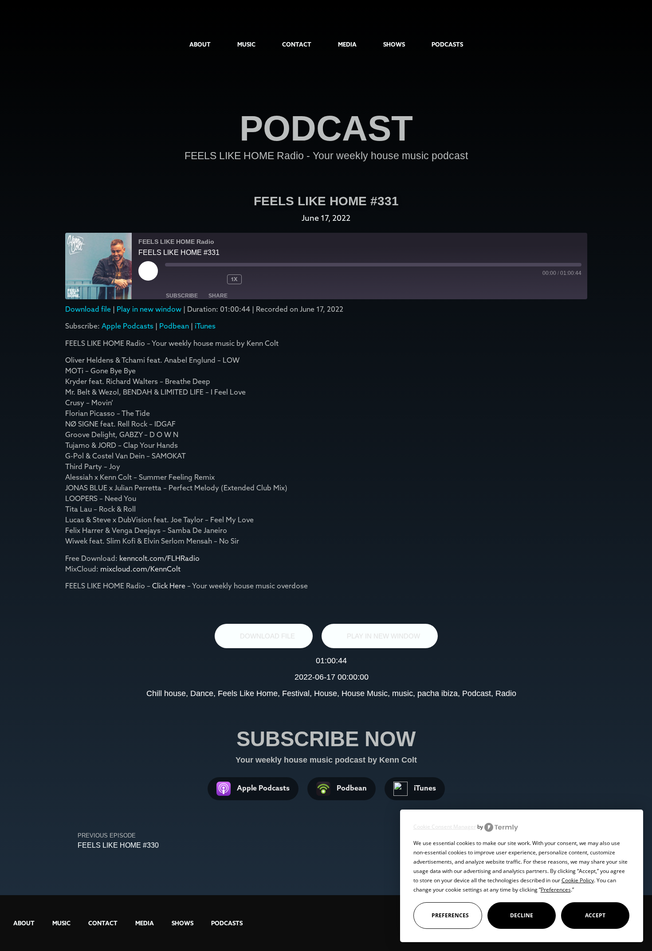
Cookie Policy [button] (578, 880)
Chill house (166, 693)
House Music (365, 693)
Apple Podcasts (127, 325)
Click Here (169, 585)
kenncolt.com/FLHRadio (159, 558)
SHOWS (394, 44)
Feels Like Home (248, 693)
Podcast (476, 693)
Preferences (450, 915)
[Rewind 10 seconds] (214, 279)
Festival (296, 693)
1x (234, 279)
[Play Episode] (148, 271)
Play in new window (149, 309)
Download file (88, 309)
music (402, 693)
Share (218, 296)
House (325, 693)
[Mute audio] (182, 279)
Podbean (174, 325)
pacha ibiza (437, 693)
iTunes (205, 325)
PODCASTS (447, 44)
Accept (595, 915)
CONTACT (296, 44)
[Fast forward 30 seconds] (264, 279)
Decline (521, 915)
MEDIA (347, 44)
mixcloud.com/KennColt (140, 568)
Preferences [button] (556, 889)
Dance (201, 693)
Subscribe (182, 296)
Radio (505, 693)
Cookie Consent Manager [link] (444, 826)
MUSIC (246, 44)
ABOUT (200, 44)
